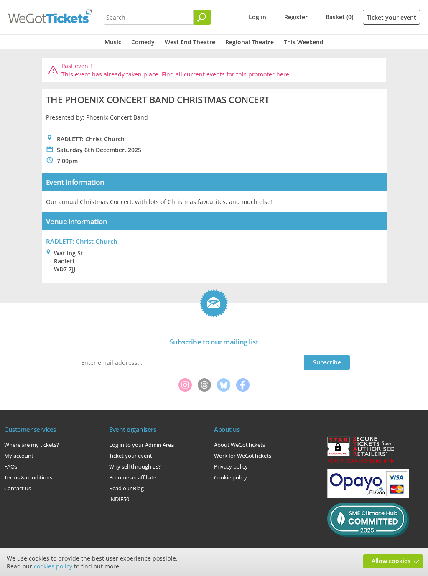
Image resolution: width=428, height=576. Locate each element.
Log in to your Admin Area (141, 445)
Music (112, 42)
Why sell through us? (135, 466)
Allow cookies (391, 561)
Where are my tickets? (31, 445)
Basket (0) (339, 17)
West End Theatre (190, 42)
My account (18, 455)
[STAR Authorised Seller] (360, 462)
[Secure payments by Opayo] (368, 496)
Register (296, 17)
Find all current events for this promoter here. (226, 74)
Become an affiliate (132, 477)
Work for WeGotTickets (242, 455)
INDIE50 (119, 499)
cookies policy (53, 566)
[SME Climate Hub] (368, 534)
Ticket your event (391, 17)
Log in (257, 17)
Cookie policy (230, 477)
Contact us (17, 488)
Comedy (143, 42)
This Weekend (304, 42)
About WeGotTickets (239, 445)
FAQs (10, 466)
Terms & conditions (28, 477)
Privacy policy (231, 466)
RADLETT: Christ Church (81, 241)
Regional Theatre (249, 42)
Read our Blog (126, 488)
